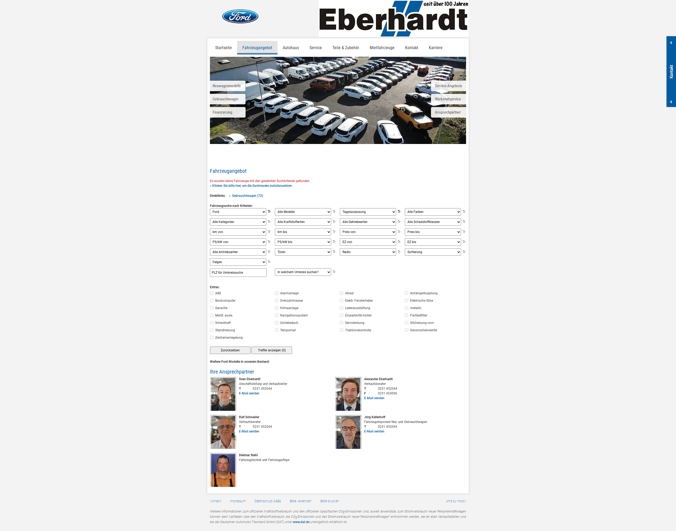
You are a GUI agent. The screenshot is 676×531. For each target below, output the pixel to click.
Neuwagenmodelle (227, 85)
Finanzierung (222, 112)
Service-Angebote (448, 85)
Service (315, 47)
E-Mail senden (249, 393)
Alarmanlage (289, 293)
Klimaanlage (289, 308)
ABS (218, 293)
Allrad (349, 293)
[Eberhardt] (394, 18)
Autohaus (291, 47)
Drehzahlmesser (291, 300)
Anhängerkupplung (424, 293)
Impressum (238, 501)
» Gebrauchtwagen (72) (246, 196)
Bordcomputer (225, 300)
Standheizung (225, 330)
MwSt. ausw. (224, 315)
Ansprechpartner (448, 112)
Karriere (436, 47)
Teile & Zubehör (345, 47)
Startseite (223, 47)
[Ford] (234, 16)
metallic (415, 308)
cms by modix (456, 501)
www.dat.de (301, 522)
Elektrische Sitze (421, 300)
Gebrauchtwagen (225, 99)
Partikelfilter (418, 315)
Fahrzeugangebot (257, 47)
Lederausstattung (357, 308)
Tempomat (288, 330)
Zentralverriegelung (229, 337)
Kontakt (215, 501)
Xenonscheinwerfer (423, 330)
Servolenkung (354, 323)
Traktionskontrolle (358, 330)
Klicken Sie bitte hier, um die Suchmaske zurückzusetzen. (252, 186)
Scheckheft (223, 323)
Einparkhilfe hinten (358, 315)
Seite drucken (329, 501)
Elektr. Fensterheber (359, 300)
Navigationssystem (294, 315)
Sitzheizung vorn (422, 323)
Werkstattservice (448, 99)
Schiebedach (289, 323)
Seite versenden (301, 501)
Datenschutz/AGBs (268, 501)
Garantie (221, 308)
